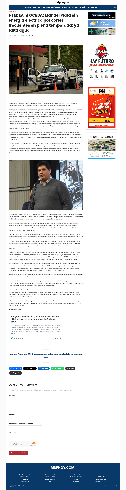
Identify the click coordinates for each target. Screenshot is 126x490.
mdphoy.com (62, 467)
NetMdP (115, 486)
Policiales (92, 7)
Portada (12, 11)
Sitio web (12, 433)
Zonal (74, 7)
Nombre (12, 414)
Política (36, 7)
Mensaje (12, 395)
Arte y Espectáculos (51, 7)
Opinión (83, 7)
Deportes (66, 7)
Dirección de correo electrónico (21, 424)
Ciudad (28, 7)
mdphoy (31, 35)
